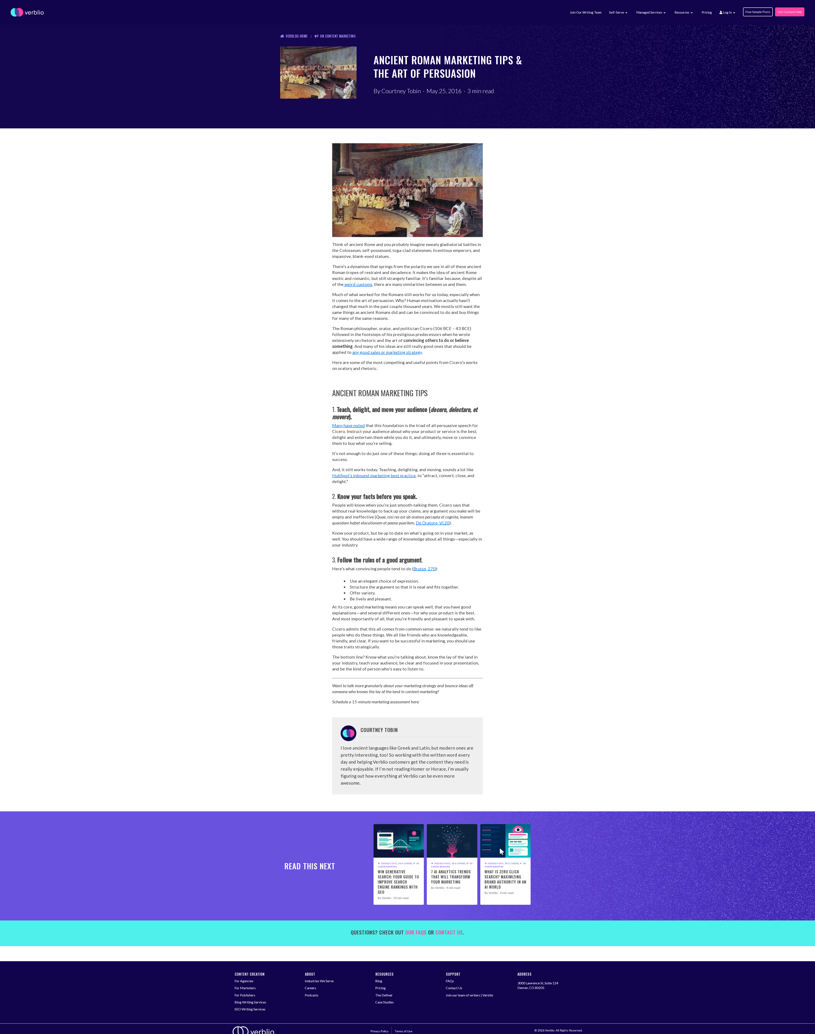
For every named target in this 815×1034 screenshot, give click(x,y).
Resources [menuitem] (681, 12)
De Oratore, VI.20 (433, 522)
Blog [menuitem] (378, 981)
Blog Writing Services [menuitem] (250, 1002)
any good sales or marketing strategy (387, 352)
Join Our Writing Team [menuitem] (585, 12)
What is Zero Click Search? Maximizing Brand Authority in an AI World (505, 879)
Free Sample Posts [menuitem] (758, 12)
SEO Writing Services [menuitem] (250, 1009)
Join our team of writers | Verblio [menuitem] (469, 995)
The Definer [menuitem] (384, 995)
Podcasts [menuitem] (311, 995)
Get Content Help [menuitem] (790, 12)
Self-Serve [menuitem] (616, 12)
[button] (626, 13)
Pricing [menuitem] (707, 12)
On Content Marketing (338, 36)
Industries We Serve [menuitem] (319, 981)
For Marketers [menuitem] (245, 988)
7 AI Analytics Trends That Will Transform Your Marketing (451, 877)
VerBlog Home (297, 36)
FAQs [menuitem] (450, 981)
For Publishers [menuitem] (245, 995)
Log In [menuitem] (727, 12)
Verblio (386, 898)
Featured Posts (389, 863)
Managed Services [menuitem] (649, 12)
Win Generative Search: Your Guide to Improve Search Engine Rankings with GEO (398, 882)
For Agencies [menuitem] (244, 981)
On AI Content (405, 863)
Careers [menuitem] (310, 988)
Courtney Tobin (401, 90)
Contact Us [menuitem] (454, 988)
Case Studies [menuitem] (384, 1002)
